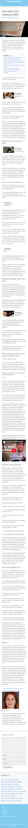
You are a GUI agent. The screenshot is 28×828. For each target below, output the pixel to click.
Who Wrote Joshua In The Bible (9, 779)
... (2, 727)
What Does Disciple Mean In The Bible (11, 782)
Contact (4, 809)
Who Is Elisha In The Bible (8, 796)
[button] (26, 4)
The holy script (14, 1)
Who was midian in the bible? (12, 690)
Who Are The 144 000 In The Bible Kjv (11, 789)
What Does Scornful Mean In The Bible (11, 798)
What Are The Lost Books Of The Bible (11, 793)
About (3, 807)
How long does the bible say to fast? (14, 688)
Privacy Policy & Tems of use (10, 816)
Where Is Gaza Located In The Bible (11, 800)
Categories (5, 811)
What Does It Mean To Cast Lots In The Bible (13, 791)
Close (11, 55)
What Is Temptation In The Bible (10, 784)
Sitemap (4, 814)
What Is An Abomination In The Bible (11, 786)
